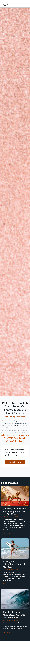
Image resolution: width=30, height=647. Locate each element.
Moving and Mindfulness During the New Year (15, 564)
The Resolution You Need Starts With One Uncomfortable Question (14, 616)
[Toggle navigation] (28, 4)
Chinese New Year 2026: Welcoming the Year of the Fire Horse (14, 511)
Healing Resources (17, 417)
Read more (6, 533)
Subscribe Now (15, 462)
